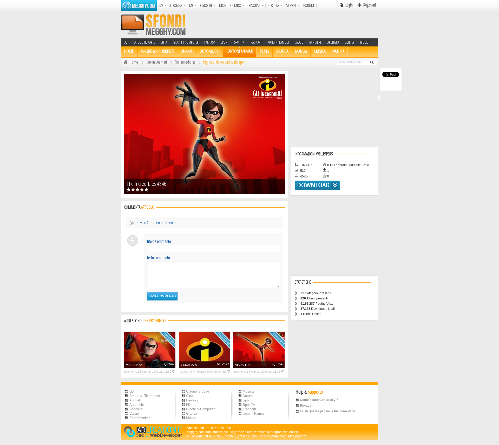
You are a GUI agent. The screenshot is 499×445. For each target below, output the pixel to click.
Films (264, 51)
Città (164, 42)
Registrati (369, 5)
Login (349, 5)
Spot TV (239, 42)
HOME (129, 51)
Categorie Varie (144, 42)
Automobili (210, 51)
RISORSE (254, 5)
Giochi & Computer (186, 42)
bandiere (315, 42)
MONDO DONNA (170, 5)
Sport (224, 42)
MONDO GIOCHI (200, 5)
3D (126, 42)
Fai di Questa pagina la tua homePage (327, 411)
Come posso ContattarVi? (319, 400)
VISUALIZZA (134, 364)
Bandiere (136, 409)
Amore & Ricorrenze (158, 51)
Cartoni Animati (239, 51)
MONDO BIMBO (230, 5)
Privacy (305, 405)
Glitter (349, 42)
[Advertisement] (283, 24)
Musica (320, 51)
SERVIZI (291, 5)
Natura (338, 51)
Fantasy (209, 42)
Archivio (333, 42)
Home (133, 62)
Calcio (299, 42)
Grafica (282, 51)
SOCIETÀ (273, 5)
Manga (301, 51)
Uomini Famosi (278, 42)
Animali (187, 51)
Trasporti (256, 42)
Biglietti (366, 42)
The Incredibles (185, 62)
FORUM (308, 5)
